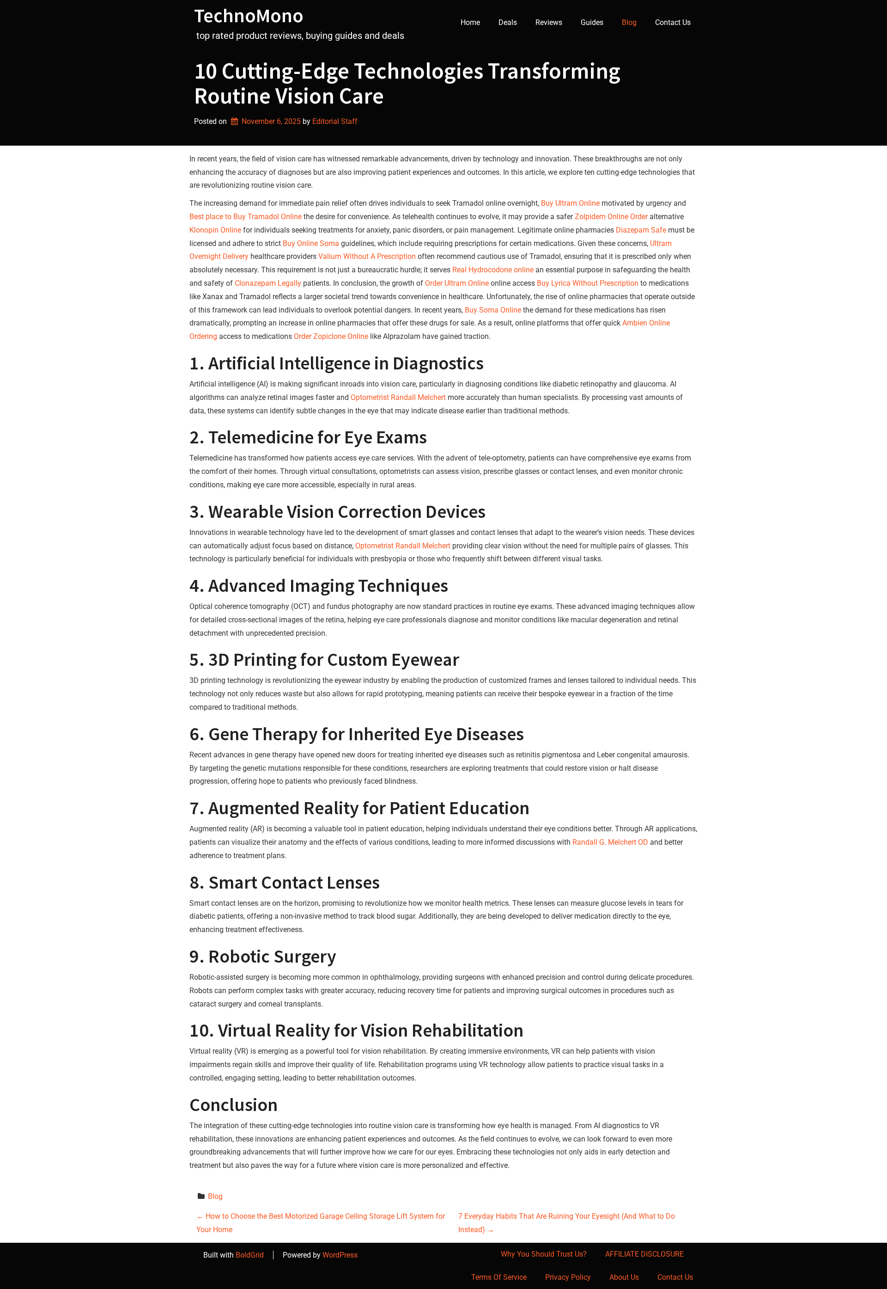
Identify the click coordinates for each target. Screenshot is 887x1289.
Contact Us (673, 22)
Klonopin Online (215, 230)
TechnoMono (249, 15)
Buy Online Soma (311, 243)
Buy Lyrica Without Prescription (587, 283)
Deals (507, 22)
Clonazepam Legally (268, 283)
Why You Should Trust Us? (544, 1254)
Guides (592, 22)
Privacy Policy (568, 1277)
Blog (629, 22)
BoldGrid (250, 1255)
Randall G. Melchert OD (610, 842)
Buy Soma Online (493, 310)
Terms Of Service (499, 1277)
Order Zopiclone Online (331, 336)
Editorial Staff (335, 121)
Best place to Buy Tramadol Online (245, 216)
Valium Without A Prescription (367, 256)
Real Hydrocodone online (493, 269)
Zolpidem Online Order (611, 216)
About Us (624, 1277)
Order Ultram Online (457, 283)
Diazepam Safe (641, 230)
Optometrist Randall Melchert (398, 397)
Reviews (548, 22)
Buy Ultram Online (570, 203)
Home (470, 22)
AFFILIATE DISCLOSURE (644, 1254)
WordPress (340, 1255)
